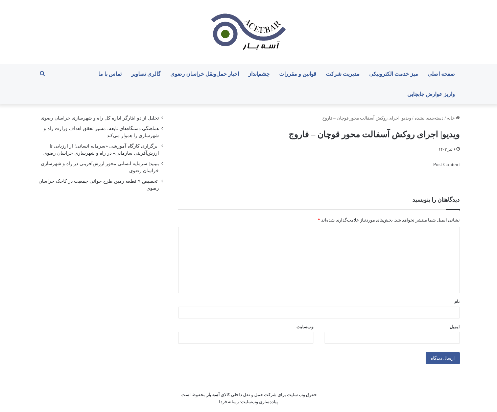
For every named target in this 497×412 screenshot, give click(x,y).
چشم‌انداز (259, 74)
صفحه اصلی (441, 74)
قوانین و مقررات (297, 74)
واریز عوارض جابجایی (431, 94)
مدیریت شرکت (343, 74)
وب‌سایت (305, 326)
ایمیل (455, 326)
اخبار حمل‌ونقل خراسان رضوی (204, 74)
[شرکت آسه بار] (248, 32)
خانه (451, 118)
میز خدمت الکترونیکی (393, 74)
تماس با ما (110, 74)
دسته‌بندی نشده (429, 118)
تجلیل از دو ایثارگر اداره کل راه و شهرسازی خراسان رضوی (100, 118)
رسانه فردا (229, 401)
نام (457, 301)
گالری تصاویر (146, 74)
